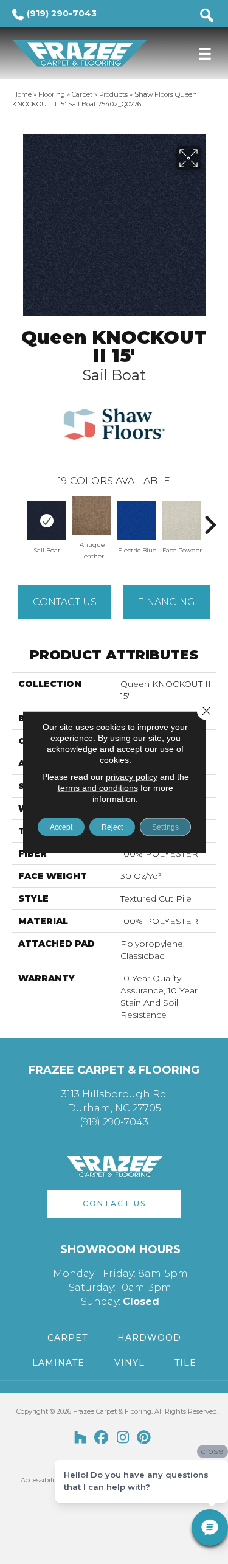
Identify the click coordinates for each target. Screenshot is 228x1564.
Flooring (51, 94)
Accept (61, 826)
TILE (185, 1362)
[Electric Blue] (136, 520)
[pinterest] (144, 1438)
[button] (114, 1204)
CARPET (67, 1337)
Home (22, 94)
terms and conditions (98, 787)
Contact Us (65, 602)
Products (113, 94)
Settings (165, 826)
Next (210, 519)
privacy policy (131, 776)
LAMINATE (58, 1362)
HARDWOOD (149, 1337)
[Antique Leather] (91, 515)
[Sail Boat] (46, 520)
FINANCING (166, 602)
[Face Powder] (181, 520)
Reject (112, 826)
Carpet (82, 94)
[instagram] (123, 1438)
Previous (18, 519)
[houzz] (80, 1438)
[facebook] (102, 1438)
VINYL (129, 1362)
